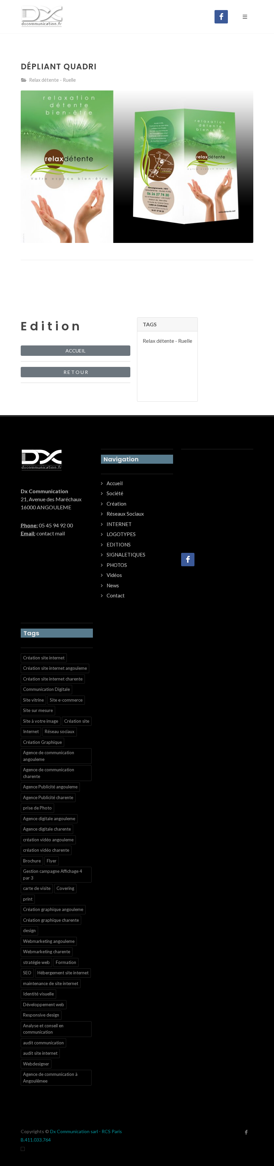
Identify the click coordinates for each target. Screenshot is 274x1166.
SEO (27, 972)
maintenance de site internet (50, 983)
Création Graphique (42, 742)
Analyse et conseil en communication (43, 1029)
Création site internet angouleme (55, 668)
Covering (65, 888)
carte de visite (36, 888)
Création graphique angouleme (53, 909)
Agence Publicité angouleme (50, 786)
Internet (31, 731)
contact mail (50, 533)
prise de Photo (37, 808)
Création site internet (43, 657)
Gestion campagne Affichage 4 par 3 (52, 874)
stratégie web (36, 962)
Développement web (43, 1004)
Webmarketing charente (46, 951)
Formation (66, 962)
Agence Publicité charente (48, 797)
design (29, 930)
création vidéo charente (46, 850)
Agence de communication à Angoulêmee (50, 1078)
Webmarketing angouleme (49, 941)
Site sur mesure (38, 710)
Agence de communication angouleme (48, 756)
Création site (76, 721)
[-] (23, 1148)
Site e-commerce (66, 700)
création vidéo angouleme (48, 839)
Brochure (32, 860)
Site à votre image (40, 721)
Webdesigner (36, 1063)
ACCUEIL (75, 350)
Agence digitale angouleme (49, 818)
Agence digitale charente (47, 829)
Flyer (51, 860)
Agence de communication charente (48, 773)
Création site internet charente (53, 679)
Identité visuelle (38, 993)
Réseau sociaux (60, 731)
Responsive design (41, 1015)
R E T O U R (75, 372)
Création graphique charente (51, 920)
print (27, 899)
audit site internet (40, 1053)
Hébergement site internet (63, 972)
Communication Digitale (46, 689)
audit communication (43, 1042)
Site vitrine (33, 700)
